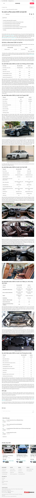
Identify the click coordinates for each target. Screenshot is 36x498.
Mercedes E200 (7, 35)
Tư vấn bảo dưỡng (5, 472)
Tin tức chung (12, 469)
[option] (9, 454)
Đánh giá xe (3, 9)
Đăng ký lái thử (20, 472)
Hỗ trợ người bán (29, 470)
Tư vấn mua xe (4, 469)
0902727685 (5, 491)
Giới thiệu (3, 478)
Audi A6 (12, 35)
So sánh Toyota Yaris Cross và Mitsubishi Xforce (15, 420)
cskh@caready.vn (11, 491)
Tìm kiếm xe (20, 469)
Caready (13, 39)
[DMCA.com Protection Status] (31, 492)
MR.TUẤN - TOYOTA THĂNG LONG (9, 460)
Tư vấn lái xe (4, 470)
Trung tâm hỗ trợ (4, 484)
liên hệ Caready (31, 54)
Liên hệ (3, 479)
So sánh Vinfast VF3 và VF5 (11, 432)
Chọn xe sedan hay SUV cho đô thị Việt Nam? (14, 424)
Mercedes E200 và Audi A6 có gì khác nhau (9, 37)
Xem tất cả (4, 436)
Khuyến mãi (12, 472)
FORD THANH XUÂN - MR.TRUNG (22, 460)
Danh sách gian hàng (30, 469)
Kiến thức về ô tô (12, 470)
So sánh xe (20, 470)
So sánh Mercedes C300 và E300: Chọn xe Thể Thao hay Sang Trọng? (19, 428)
